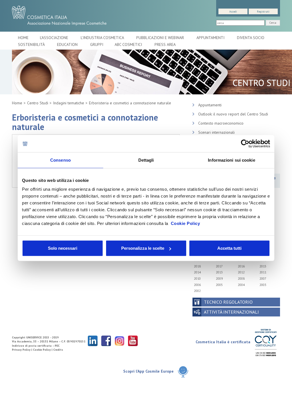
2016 (241, 266)
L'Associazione (54, 37)
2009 (219, 279)
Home (23, 37)
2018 (197, 266)
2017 (219, 266)
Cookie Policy (185, 223)
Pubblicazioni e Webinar (160, 37)
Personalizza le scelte (142, 248)
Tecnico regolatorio (228, 302)
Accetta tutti (229, 248)
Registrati (263, 11)
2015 (262, 266)
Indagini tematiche (68, 102)
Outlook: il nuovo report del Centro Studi (233, 114)
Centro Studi (37, 102)
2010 (197, 279)
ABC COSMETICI (129, 44)
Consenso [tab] (60, 159)
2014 (197, 272)
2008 (241, 279)
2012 (241, 272)
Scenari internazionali (216, 132)
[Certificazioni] (265, 342)
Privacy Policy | (22, 350)
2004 (241, 285)
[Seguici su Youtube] (133, 340)
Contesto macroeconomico (221, 123)
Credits (58, 350)
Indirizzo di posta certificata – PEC (36, 346)
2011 (262, 272)
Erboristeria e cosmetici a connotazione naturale (130, 102)
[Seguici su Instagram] (119, 340)
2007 (262, 279)
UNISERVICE (34, 337)
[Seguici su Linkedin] (93, 340)
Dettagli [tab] (146, 159)
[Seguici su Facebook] (106, 340)
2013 (219, 272)
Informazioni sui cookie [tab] (231, 159)
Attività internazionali (231, 312)
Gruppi (96, 44)
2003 (262, 285)
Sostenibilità (32, 44)
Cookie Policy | (43, 350)
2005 (219, 285)
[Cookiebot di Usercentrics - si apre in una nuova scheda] (245, 143)
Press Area (165, 44)
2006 (197, 285)
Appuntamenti (211, 37)
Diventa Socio (251, 37)
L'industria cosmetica (103, 37)
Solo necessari (62, 248)
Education (68, 44)
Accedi (233, 11)
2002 (197, 291)
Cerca (272, 23)
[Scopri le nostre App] (183, 371)
